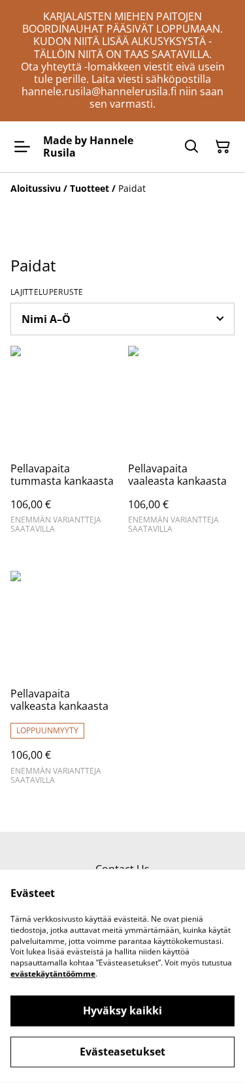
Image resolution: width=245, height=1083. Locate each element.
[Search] (191, 146)
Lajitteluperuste (47, 292)
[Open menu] (22, 146)
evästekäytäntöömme (52, 973)
